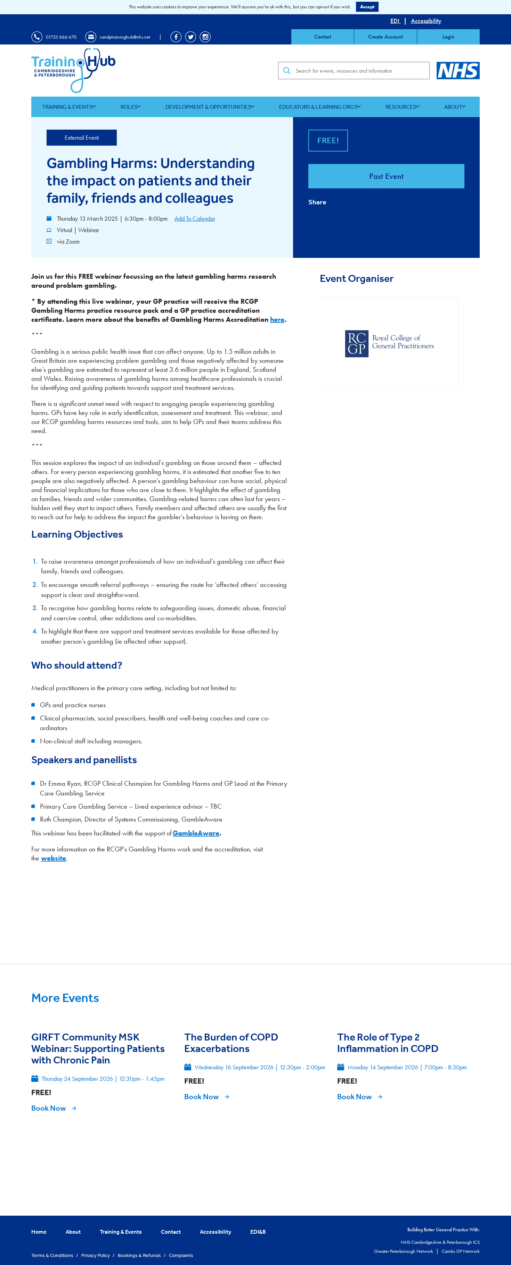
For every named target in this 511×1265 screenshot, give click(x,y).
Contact (322, 36)
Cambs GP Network (461, 1251)
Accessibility (426, 21)
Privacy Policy (96, 1255)
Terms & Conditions (52, 1255)
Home (39, 1231)
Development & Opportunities (208, 106)
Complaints (181, 1255)
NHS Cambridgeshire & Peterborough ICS (440, 1242)
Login (448, 36)
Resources (401, 106)
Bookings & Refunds (140, 1255)
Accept (367, 6)
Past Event (386, 176)
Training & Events (67, 106)
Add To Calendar (195, 218)
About (453, 106)
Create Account (385, 36)
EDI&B (258, 1231)
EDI (395, 21)
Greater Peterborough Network (404, 1251)
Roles (129, 106)
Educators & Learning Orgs (318, 106)
